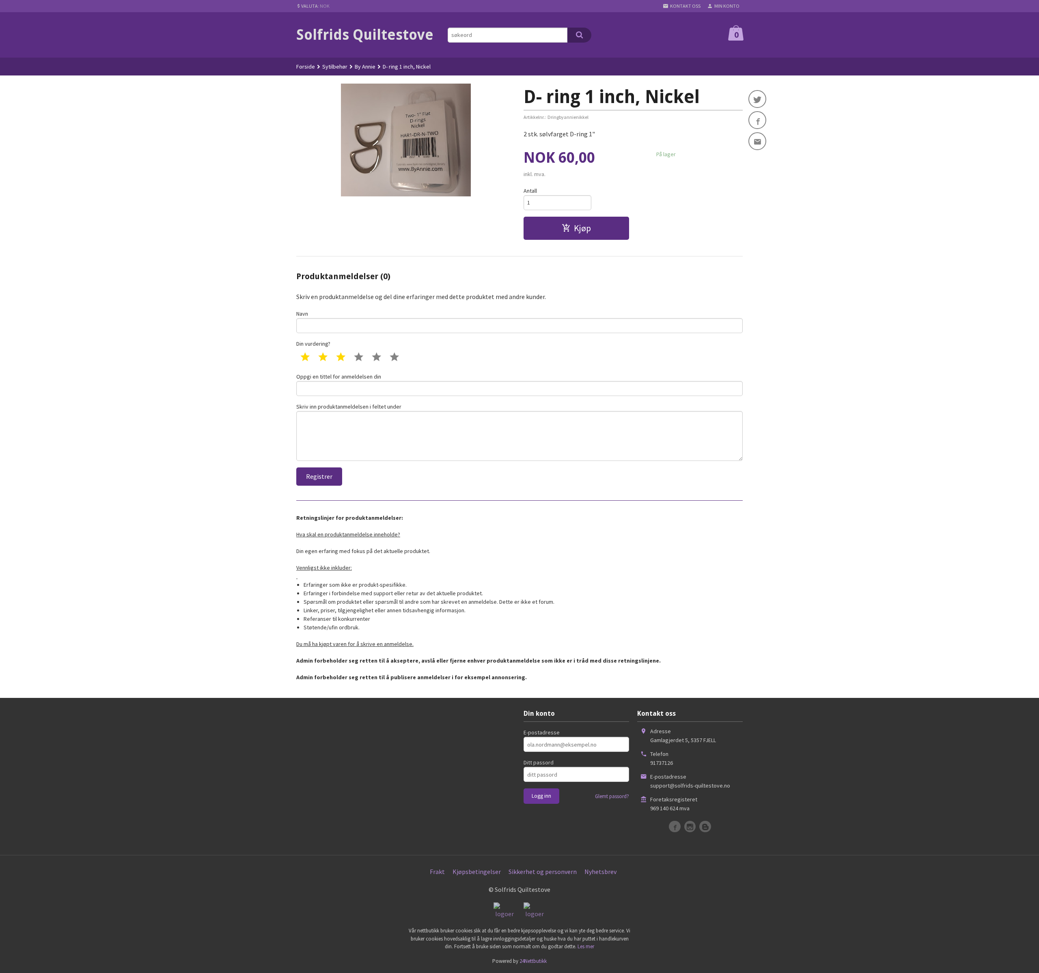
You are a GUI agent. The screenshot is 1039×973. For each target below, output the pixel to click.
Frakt (437, 872)
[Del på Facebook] (757, 120)
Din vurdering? (313, 343)
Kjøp (582, 228)
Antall (530, 190)
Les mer (586, 946)
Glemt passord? (612, 796)
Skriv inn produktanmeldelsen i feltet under (348, 406)
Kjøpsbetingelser (477, 872)
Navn (302, 313)
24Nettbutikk (533, 961)
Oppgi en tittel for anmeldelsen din (338, 376)
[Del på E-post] (757, 141)
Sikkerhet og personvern (543, 872)
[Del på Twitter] (757, 99)
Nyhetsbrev (600, 872)
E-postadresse (542, 732)
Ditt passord (539, 762)
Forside (305, 66)
